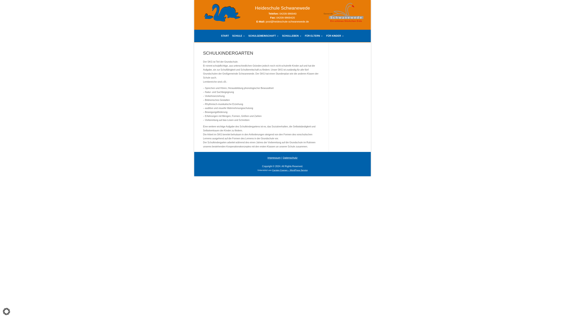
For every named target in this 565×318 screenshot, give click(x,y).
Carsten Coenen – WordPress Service (290, 170)
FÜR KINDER (333, 36)
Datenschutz (290, 157)
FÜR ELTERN (312, 36)
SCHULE (237, 36)
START (225, 36)
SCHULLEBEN (290, 36)
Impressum (274, 157)
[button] (6, 311)
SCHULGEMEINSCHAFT (262, 36)
